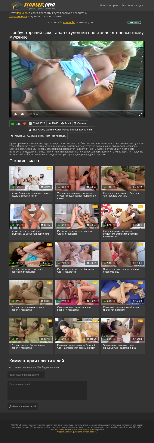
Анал (48, 135)
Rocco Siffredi (70, 129)
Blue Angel (38, 129)
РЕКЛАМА (134, 22)
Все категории (109, 5)
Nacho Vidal (85, 129)
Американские (35, 135)
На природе (58, 135)
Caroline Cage (53, 129)
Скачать (82, 123)
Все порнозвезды (132, 5)
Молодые (20, 135)
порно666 (69, 22)
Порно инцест (18, 16)
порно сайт (23, 12)
